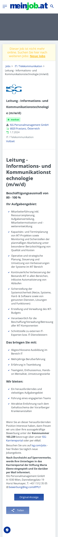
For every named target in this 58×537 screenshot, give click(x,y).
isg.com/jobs (39, 445)
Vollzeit (10, 141)
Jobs (8, 66)
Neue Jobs (37, 56)
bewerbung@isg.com (21, 487)
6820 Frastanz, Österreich (25, 128)
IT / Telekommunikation (28, 66)
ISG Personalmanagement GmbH (29, 125)
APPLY (37, 487)
